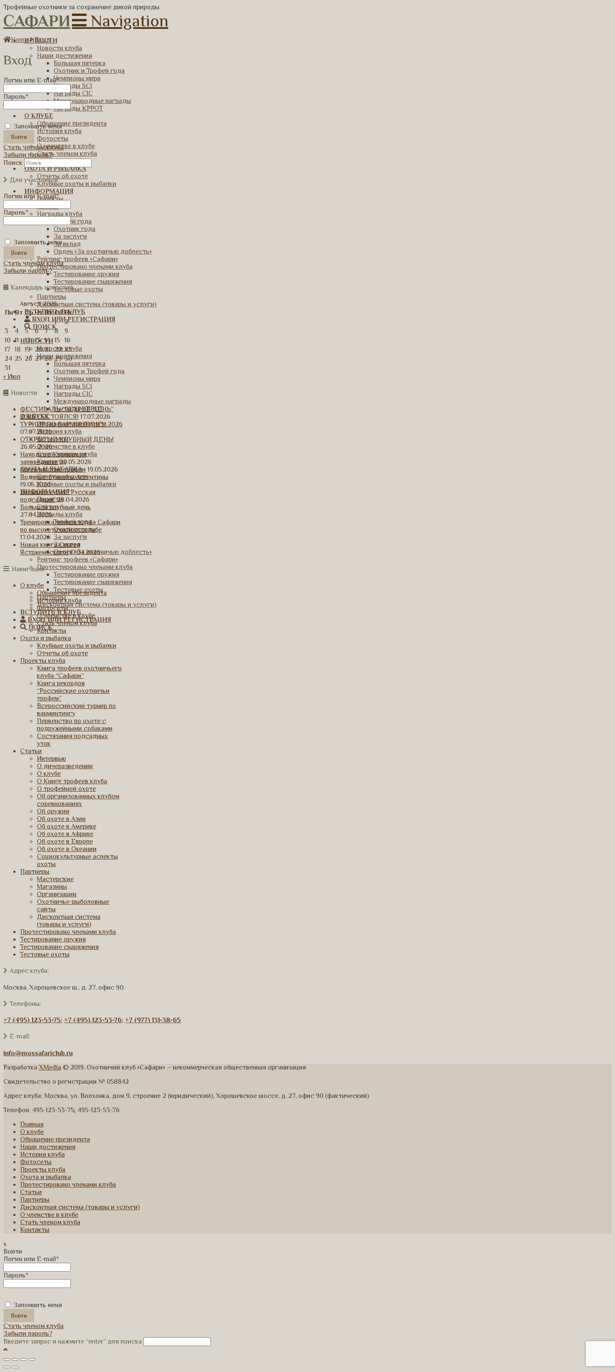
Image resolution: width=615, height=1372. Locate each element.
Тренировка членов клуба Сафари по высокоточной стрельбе (70, 525)
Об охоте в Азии (61, 819)
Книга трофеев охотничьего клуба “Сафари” (79, 672)
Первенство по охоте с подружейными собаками (75, 724)
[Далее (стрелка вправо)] (15, 1367)
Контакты (51, 630)
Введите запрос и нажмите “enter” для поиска (72, 1341)
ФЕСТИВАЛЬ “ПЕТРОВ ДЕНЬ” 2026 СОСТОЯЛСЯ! (66, 413)
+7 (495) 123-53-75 (32, 1020)
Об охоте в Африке (65, 834)
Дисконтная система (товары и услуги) (68, 920)
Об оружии (53, 811)
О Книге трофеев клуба (72, 781)
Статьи (31, 751)
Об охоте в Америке (66, 826)
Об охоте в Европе (65, 841)
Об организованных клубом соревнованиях (78, 800)
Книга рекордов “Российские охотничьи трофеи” (73, 691)
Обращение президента (72, 593)
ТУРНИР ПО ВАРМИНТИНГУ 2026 (71, 424)
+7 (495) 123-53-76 (93, 1020)
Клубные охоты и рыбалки (76, 645)
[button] (120, 20)
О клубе (32, 585)
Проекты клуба (42, 660)
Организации (57, 894)
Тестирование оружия (53, 939)
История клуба (59, 600)
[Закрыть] (6, 1359)
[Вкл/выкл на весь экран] (23, 1359)
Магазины (52, 886)
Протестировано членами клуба (68, 932)
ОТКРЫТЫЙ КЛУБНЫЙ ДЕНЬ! (67, 439)
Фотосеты (52, 608)
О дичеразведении (65, 766)
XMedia (50, 1067)
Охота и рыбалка (45, 638)
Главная (32, 1124)
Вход (42, 40)
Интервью (51, 758)
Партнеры (34, 871)
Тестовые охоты (44, 954)
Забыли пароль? (27, 155)
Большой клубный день (55, 507)
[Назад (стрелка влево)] (6, 1367)
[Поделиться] (15, 1359)
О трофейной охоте (66, 788)
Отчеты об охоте (62, 653)
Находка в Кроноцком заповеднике (53, 458)
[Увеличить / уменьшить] (31, 1359)
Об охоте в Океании (67, 849)
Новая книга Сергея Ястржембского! (50, 548)
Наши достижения (47, 1147)
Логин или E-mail (31, 80)
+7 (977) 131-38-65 (153, 1020)
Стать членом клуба (33, 147)
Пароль (15, 96)
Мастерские (55, 879)
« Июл (11, 376)
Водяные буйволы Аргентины (64, 477)
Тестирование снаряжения (59, 947)
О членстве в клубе (66, 615)
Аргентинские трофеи (53, 469)
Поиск (13, 163)
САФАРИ (36, 20)
